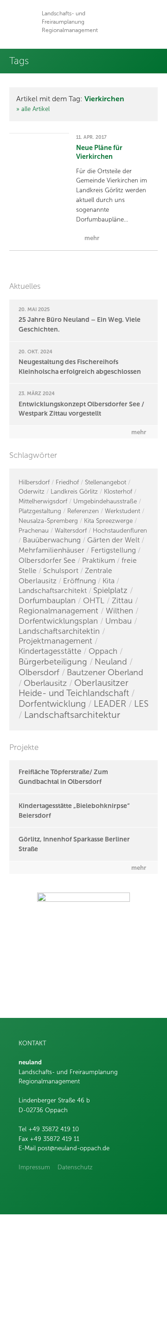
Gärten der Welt (113, 540)
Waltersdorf (71, 530)
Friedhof (67, 482)
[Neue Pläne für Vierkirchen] (39, 133)
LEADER (110, 704)
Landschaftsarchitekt (53, 590)
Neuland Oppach (22, 22)
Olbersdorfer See (47, 560)
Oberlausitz (45, 683)
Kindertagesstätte (50, 651)
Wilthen (119, 610)
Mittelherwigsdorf (43, 501)
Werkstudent (122, 511)
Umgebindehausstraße (105, 501)
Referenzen (83, 511)
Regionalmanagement (58, 610)
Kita (109, 581)
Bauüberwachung (52, 540)
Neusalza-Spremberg (48, 520)
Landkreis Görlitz (74, 491)
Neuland (111, 661)
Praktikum (98, 560)
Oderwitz (32, 491)
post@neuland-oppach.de (73, 1148)
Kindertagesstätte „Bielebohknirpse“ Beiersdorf (74, 810)
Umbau (118, 621)
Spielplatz (110, 590)
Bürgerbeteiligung (53, 661)
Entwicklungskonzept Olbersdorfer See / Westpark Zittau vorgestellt (81, 408)
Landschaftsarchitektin (59, 631)
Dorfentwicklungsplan (58, 621)
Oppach (103, 651)
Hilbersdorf (34, 482)
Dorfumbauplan (47, 600)
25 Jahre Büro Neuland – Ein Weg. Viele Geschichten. (80, 324)
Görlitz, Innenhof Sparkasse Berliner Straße (74, 844)
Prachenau (34, 530)
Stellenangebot (105, 482)
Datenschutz (75, 1167)
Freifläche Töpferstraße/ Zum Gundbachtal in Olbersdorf (63, 776)
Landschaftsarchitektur (72, 715)
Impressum (34, 1167)
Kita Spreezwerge (108, 520)
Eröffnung (79, 581)
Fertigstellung (113, 550)
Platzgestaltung (40, 511)
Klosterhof (118, 491)
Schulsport (60, 570)
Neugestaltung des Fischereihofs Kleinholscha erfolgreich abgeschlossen (80, 366)
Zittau (122, 600)
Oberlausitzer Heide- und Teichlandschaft (74, 688)
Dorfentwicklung (52, 704)
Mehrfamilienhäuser (51, 550)
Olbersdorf (39, 672)
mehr (138, 432)
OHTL (93, 600)
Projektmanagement (55, 641)
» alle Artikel (33, 109)
